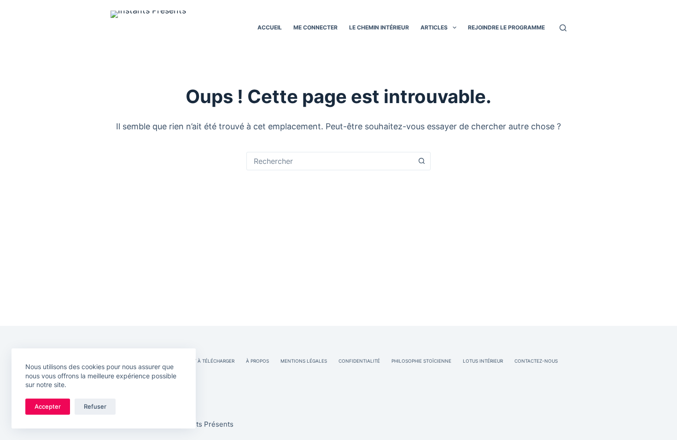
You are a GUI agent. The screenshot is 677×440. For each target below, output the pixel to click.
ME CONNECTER (315, 27)
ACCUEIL (269, 27)
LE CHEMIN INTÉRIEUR (379, 27)
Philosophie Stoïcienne (421, 361)
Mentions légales (303, 361)
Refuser (95, 406)
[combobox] (330, 161)
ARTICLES (434, 27)
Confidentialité (359, 361)
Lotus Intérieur (483, 361)
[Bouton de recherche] (421, 161)
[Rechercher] (563, 27)
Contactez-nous (536, 361)
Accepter (48, 406)
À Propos (257, 361)
